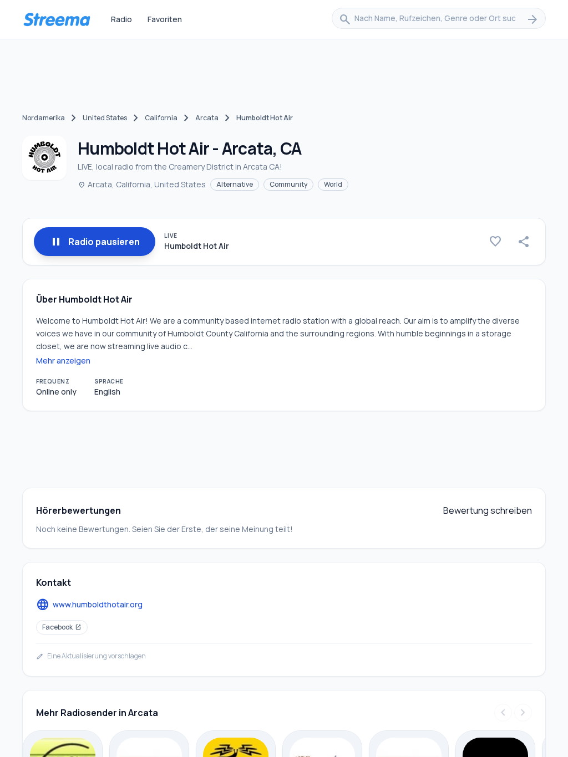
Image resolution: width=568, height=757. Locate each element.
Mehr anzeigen (63, 360)
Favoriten (165, 19)
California (161, 117)
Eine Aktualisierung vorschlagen (91, 656)
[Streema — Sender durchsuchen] (56, 19)
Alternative (234, 184)
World (333, 184)
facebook (62, 627)
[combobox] (439, 19)
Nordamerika (43, 117)
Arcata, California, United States (142, 184)
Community (288, 184)
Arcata (207, 117)
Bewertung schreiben (487, 510)
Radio (121, 19)
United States (105, 117)
